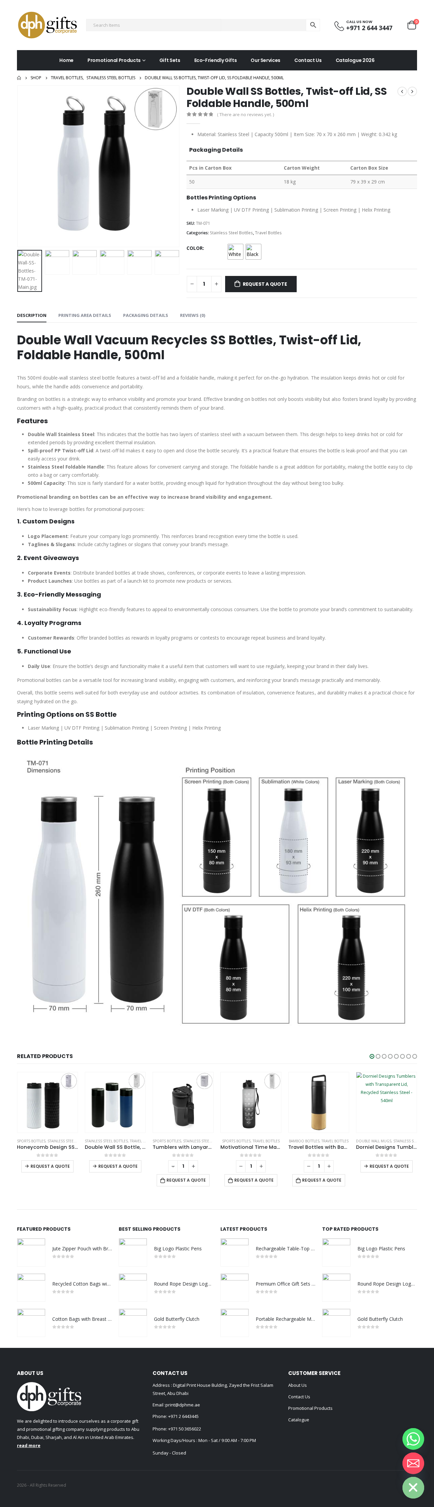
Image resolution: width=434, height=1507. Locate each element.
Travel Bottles (268, 233)
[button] (372, 1056)
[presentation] (19, 166)
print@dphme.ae (182, 1405)
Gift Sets (169, 60)
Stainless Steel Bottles (231, 233)
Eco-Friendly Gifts (215, 60)
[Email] (413, 1463)
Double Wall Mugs (305, 1141)
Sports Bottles (99, 1141)
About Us (297, 1385)
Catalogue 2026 (355, 60)
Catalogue (298, 1420)
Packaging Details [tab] (145, 315)
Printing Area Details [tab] (84, 315)
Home (66, 60)
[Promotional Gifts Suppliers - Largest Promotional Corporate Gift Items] (47, 25)
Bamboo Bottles (236, 1141)
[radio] (235, 251)
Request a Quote (265, 284)
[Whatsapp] (413, 1439)
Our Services (265, 60)
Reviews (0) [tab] (192, 315)
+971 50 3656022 (184, 1429)
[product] (47, 1102)
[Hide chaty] (413, 1488)
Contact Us (308, 60)
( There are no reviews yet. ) (245, 114)
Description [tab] (31, 315)
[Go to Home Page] (19, 78)
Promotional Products (114, 60)
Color (194, 248)
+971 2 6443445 (183, 1416)
